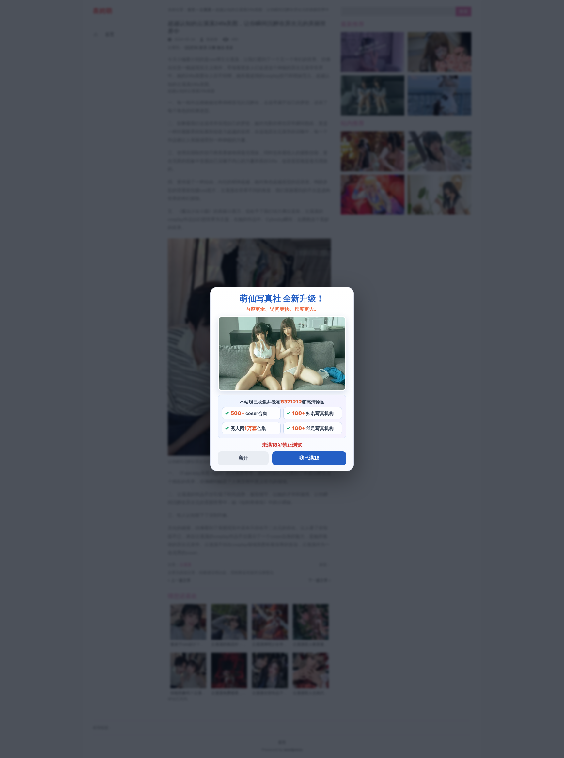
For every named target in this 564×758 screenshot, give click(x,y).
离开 (243, 458)
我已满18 (309, 458)
